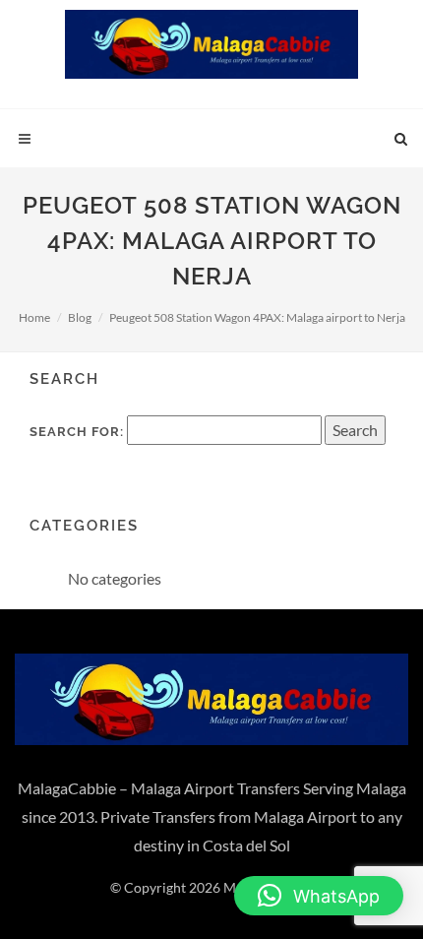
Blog (79, 317)
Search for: (77, 431)
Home (34, 317)
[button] (318, 895)
